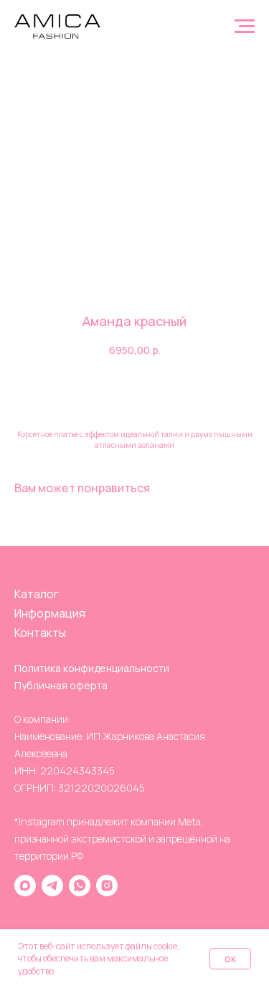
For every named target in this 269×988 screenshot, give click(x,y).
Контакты (40, 633)
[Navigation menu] (245, 26)
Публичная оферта (61, 685)
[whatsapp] (79, 885)
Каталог (36, 594)
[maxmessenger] (25, 885)
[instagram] (107, 885)
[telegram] (52, 885)
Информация (49, 613)
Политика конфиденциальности (91, 668)
